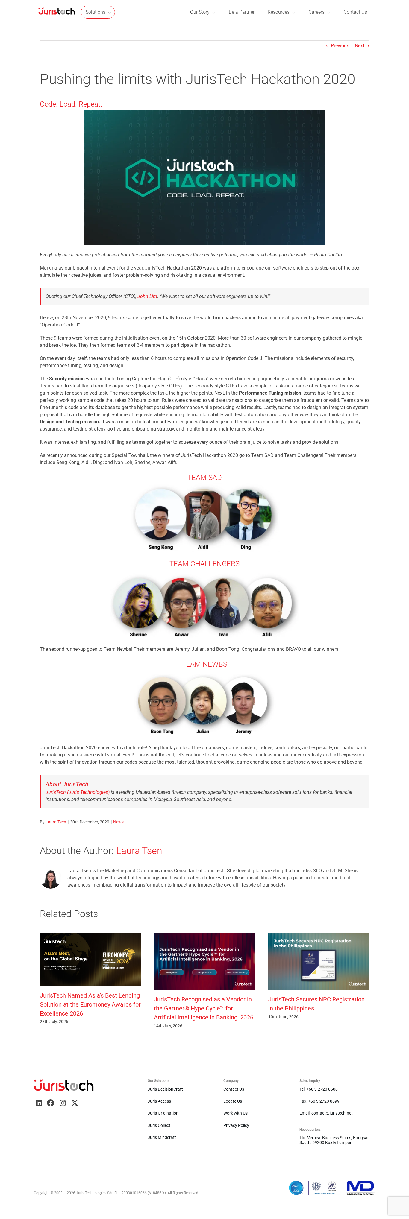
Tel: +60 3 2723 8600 (318, 1089)
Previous (340, 45)
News (118, 822)
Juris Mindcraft (162, 1137)
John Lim (147, 296)
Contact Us (233, 1089)
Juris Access (159, 1101)
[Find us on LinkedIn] (38, 1103)
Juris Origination (163, 1113)
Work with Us (235, 1113)
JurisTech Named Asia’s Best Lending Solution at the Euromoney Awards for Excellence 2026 (90, 1004)
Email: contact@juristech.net (326, 1113)
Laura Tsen (56, 822)
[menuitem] (56, 12)
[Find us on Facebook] (50, 1103)
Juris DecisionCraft (165, 1089)
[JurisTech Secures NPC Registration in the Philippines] (318, 935)
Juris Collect (159, 1125)
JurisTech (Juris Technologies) (78, 792)
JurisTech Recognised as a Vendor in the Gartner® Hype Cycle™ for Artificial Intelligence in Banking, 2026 (203, 1008)
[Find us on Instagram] (62, 1103)
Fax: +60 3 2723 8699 (319, 1101)
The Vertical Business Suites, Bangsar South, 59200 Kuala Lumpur (334, 1140)
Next (359, 45)
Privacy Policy (236, 1125)
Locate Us (232, 1101)
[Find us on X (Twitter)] (74, 1103)
